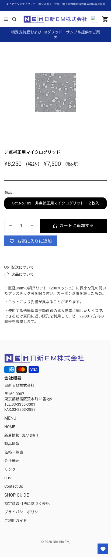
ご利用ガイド (15, 520)
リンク (10, 469)
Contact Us (13, 486)
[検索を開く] (14, 19)
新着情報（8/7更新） (22, 435)
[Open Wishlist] (103, 549)
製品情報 (11, 444)
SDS (7, 478)
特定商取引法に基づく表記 (27, 503)
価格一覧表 (13, 452)
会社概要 (11, 461)
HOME (9, 427)
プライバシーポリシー (23, 512)
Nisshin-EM (61, 542)
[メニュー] (6, 19)
